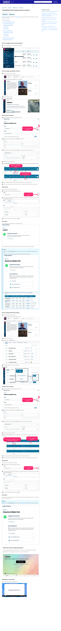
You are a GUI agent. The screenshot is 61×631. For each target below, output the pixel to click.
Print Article (5, 14)
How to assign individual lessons (8, 30)
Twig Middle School (15, 7)
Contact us (55, 1)
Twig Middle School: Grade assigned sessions (48, 26)
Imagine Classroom (4, 7)
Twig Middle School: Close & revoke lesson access (49, 17)
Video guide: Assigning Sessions (8, 39)
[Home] (6, 2)
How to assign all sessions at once (8, 23)
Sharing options (6, 28)
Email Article (12, 14)
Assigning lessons (21, 7)
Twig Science (9, 7)
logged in (24, 251)
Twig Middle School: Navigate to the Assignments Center (50, 11)
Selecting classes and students (8, 25)
